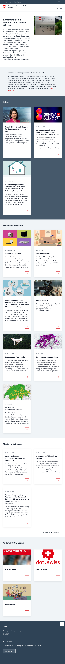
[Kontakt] (55, 2)
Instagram (20, 646)
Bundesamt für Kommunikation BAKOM (18, 6)
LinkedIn (39, 646)
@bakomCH (9, 646)
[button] (62, 624)
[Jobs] (56, 2)
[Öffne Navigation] (60, 7)
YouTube (30, 646)
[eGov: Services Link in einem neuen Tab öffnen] (57, 2)
